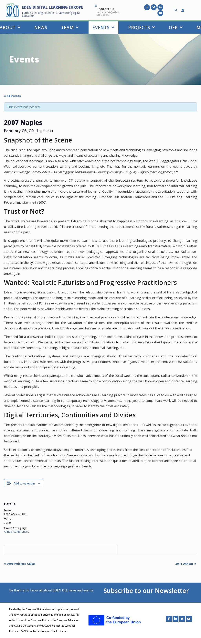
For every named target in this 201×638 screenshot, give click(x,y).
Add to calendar (24, 483)
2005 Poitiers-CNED (19, 563)
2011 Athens (185, 563)
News (40, 27)
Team (67, 27)
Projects (139, 27)
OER (173, 27)
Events (101, 27)
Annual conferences (16, 531)
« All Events (12, 96)
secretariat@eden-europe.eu (108, 13)
